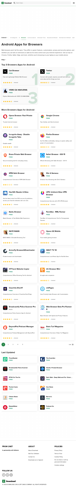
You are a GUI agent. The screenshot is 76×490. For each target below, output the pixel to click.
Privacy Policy (58, 450)
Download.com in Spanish (35, 460)
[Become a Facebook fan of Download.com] (3, 474)
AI (19, 37)
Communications (32, 37)
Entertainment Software (65, 37)
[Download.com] (6, 3)
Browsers (23, 37)
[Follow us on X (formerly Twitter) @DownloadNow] (7, 474)
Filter (3, 60)
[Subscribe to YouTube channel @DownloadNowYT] (11, 474)
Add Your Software (33, 453)
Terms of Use (58, 453)
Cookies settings (59, 465)
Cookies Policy (58, 457)
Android (3, 37)
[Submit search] (14, 2)
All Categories (13, 37)
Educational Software (52, 37)
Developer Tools (41, 37)
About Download (33, 450)
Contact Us (31, 457)
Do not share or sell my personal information (61, 461)
